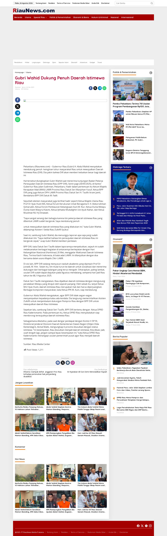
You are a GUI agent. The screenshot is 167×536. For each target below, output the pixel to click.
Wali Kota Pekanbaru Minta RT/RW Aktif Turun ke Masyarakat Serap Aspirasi (137, 126)
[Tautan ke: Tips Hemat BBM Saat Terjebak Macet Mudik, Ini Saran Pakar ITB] (118, 324)
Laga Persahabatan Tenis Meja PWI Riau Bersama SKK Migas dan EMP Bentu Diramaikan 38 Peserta (134, 408)
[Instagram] (73, 363)
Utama (17, 89)
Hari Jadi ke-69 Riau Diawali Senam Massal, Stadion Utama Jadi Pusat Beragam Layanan (91, 434)
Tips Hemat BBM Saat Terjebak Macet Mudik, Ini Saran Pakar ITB (137, 321)
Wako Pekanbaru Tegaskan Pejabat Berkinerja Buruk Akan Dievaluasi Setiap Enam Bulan (134, 369)
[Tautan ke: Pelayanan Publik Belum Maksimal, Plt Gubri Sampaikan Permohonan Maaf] (118, 141)
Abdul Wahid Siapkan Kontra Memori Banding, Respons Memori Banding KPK (58, 408)
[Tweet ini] (95, 88)
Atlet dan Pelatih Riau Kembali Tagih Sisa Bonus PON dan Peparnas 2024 (132, 222)
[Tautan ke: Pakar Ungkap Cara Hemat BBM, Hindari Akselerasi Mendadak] (132, 255)
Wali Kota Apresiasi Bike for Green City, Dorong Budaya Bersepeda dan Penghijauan (134, 229)
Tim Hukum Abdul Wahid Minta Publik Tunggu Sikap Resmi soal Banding (91, 408)
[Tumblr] (68, 363)
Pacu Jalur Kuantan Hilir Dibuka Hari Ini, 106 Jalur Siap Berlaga (134, 207)
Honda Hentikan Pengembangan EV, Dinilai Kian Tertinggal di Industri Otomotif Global (137, 308)
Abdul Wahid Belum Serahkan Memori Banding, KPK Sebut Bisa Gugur (29, 434)
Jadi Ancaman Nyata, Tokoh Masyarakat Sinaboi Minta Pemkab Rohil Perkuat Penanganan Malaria (134, 379)
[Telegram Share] (100, 88)
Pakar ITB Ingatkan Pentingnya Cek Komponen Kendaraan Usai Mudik (137, 282)
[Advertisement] (83, 40)
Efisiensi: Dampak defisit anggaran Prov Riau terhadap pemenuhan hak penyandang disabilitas (42, 373)
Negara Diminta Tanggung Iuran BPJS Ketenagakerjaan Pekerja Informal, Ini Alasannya (138, 151)
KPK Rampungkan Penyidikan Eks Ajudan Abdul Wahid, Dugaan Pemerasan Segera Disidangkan (60, 434)
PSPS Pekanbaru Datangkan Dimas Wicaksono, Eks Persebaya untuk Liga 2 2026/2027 (134, 199)
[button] (152, 3)
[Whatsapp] (104, 88)
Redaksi (64, 532)
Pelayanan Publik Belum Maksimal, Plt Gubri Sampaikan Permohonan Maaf (136, 138)
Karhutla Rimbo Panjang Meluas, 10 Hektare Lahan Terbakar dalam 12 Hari (29, 408)
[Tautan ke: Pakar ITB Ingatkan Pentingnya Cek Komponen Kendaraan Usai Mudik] (118, 285)
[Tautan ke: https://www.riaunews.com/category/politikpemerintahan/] (150, 72)
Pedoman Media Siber (97, 532)
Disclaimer (124, 532)
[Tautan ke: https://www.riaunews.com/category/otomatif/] (150, 239)
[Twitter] (63, 363)
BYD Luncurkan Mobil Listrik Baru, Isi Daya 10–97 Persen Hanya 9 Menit (138, 295)
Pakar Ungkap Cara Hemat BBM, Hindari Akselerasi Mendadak (129, 272)
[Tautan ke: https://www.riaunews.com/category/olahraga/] (150, 167)
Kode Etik (112, 532)
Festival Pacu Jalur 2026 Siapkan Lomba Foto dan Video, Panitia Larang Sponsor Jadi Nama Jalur (134, 389)
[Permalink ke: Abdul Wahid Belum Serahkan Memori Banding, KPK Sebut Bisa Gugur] (29, 422)
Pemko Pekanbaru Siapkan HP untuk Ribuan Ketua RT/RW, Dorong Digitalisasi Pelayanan (139, 113)
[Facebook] (58, 363)
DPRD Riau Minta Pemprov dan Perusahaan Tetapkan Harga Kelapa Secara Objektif (133, 399)
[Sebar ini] (91, 88)
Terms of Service (77, 532)
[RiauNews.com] (34, 10)
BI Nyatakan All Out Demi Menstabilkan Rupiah (87, 370)
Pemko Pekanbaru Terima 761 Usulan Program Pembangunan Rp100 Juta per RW (131, 105)
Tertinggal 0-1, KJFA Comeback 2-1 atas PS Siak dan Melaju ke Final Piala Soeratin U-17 (134, 214)
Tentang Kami (52, 532)
